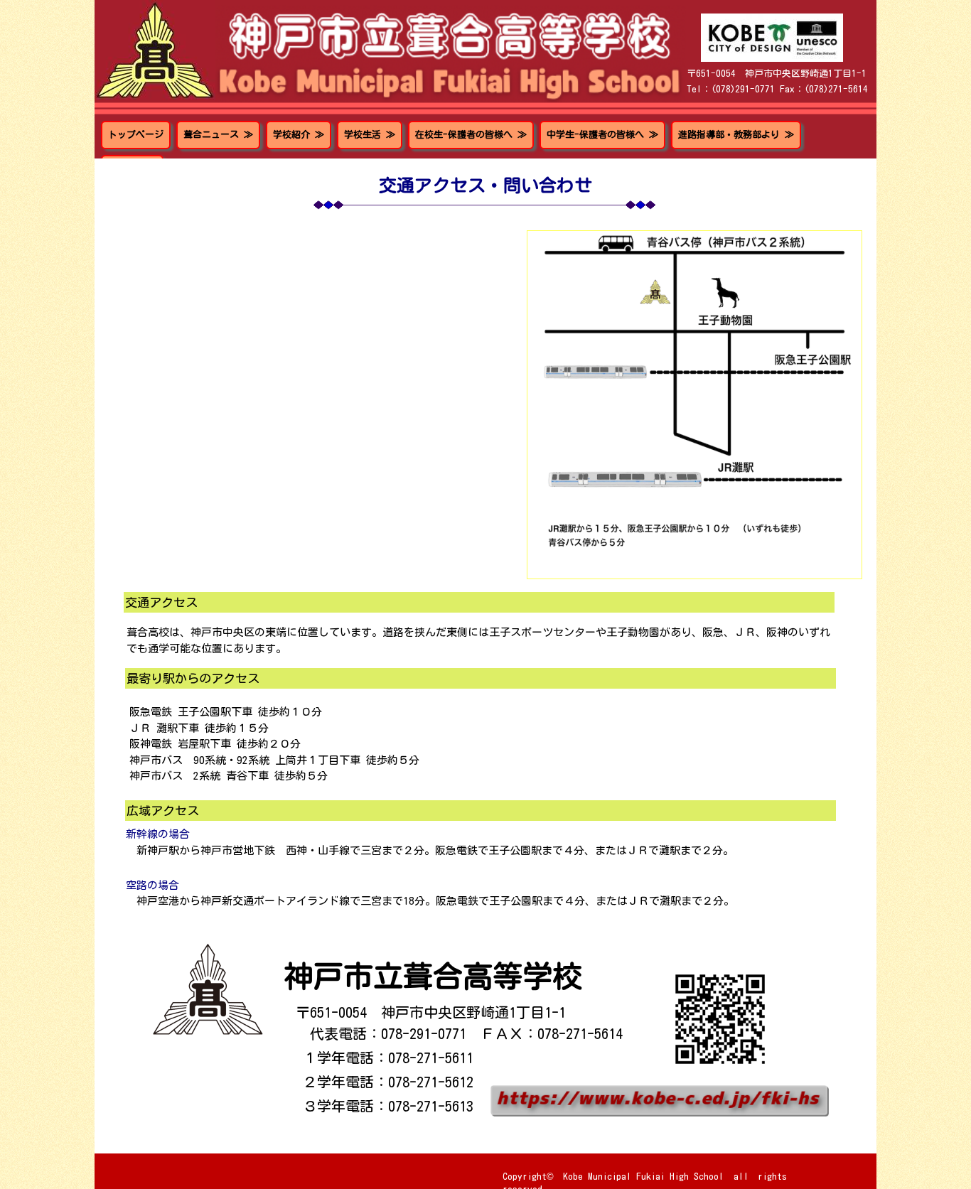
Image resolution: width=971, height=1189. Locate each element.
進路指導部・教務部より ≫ (736, 134)
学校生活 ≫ (369, 134)
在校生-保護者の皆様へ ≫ (471, 134)
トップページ (135, 134)
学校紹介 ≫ (298, 134)
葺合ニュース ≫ (218, 134)
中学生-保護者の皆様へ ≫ (602, 134)
